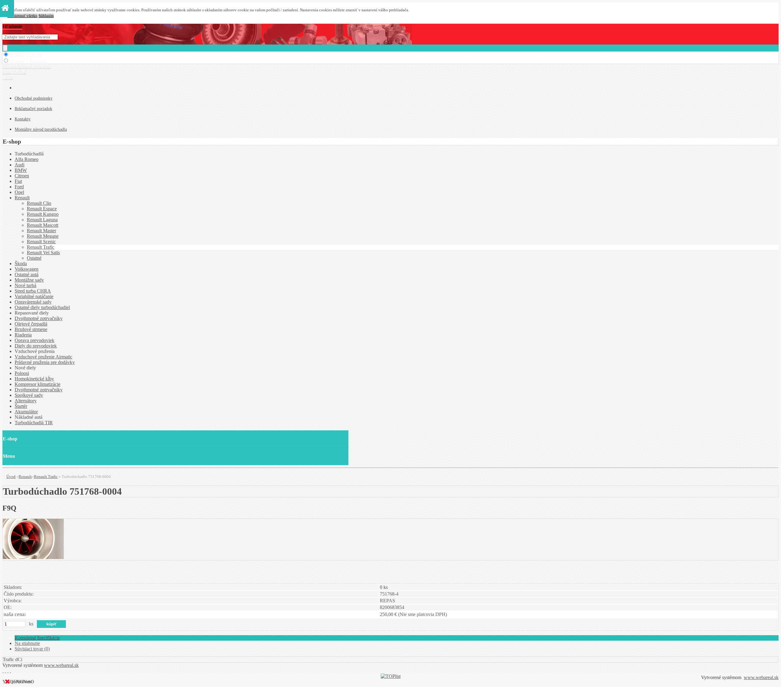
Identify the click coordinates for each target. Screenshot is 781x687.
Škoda (21, 263)
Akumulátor (26, 411)
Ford (19, 186)
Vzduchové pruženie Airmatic (43, 356)
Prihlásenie (12, 66)
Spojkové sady (29, 395)
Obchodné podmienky (33, 98)
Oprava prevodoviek (34, 340)
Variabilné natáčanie (34, 296)
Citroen (22, 175)
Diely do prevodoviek (36, 345)
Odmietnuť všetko (22, 16)
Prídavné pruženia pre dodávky (45, 362)
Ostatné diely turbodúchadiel (42, 307)
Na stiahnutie (27, 643)
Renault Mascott (42, 225)
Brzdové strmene (31, 329)
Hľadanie (12, 26)
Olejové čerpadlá (31, 323)
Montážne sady (29, 280)
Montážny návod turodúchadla (41, 129)
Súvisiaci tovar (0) (32, 648)
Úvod (11, 476)
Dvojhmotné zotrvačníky (39, 318)
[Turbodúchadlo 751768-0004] (33, 557)
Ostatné (34, 258)
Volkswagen (26, 269)
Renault (22, 197)
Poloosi (22, 373)
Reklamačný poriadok (33, 108)
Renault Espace (42, 208)
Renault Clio (39, 203)
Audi (19, 164)
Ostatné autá (26, 274)
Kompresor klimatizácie (37, 384)
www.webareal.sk (61, 665)
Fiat (18, 181)
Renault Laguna (42, 219)
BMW (21, 170)
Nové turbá (25, 285)
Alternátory (26, 400)
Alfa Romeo (26, 159)
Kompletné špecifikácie (37, 637)
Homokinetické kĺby (34, 378)
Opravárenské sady (33, 301)
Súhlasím (46, 16)
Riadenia (23, 334)
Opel (19, 192)
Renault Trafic (40, 247)
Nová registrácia (37, 66)
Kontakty (23, 119)
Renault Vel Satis (43, 252)
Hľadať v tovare (25, 54)
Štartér (21, 406)
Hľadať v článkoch (28, 60)
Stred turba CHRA (33, 291)
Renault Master (41, 230)
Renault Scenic (41, 241)
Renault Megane (43, 236)
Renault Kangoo (43, 214)
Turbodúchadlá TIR (34, 422)
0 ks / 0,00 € (14, 71)
